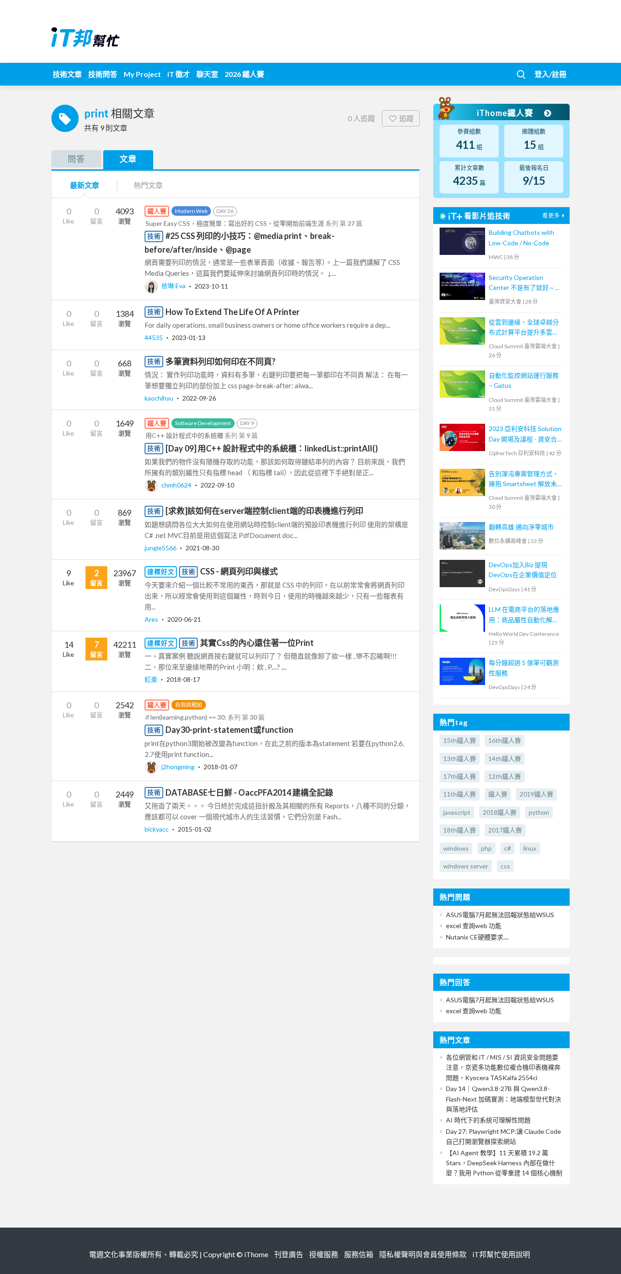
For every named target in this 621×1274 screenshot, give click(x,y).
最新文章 (84, 185)
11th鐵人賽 (459, 794)
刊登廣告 (288, 1254)
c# (507, 848)
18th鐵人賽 (459, 830)
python (539, 812)
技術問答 (102, 74)
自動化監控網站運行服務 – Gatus (524, 380)
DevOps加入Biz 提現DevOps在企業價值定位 (523, 570)
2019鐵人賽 (536, 794)
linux (529, 848)
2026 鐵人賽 (244, 74)
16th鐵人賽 (504, 740)
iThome (256, 1254)
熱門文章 (148, 185)
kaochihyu (160, 398)
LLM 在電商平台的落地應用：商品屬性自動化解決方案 (524, 615)
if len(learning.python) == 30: (185, 717)
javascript (457, 812)
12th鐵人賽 (504, 776)
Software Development (203, 423)
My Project (142, 74)
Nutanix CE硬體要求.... (477, 937)
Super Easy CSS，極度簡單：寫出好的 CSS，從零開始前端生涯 (234, 223)
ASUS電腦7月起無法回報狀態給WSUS (500, 915)
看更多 (551, 215)
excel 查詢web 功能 (473, 925)
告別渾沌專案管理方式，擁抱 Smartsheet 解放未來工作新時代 (524, 479)
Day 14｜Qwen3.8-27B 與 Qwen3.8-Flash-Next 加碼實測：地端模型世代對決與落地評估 (503, 1099)
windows (456, 848)
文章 (128, 159)
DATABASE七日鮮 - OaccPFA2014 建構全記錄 (249, 792)
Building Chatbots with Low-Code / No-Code (521, 237)
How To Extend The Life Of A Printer (232, 312)
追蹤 (406, 118)
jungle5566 (161, 548)
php (486, 848)
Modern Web (191, 211)
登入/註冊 (550, 74)
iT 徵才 (178, 74)
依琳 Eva (173, 285)
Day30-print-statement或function (229, 730)
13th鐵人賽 (459, 758)
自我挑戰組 (188, 704)
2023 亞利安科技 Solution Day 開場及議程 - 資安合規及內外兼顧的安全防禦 (525, 434)
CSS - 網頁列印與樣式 (239, 571)
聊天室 (207, 74)
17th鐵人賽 (459, 776)
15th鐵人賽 (459, 740)
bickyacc (157, 829)
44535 (154, 337)
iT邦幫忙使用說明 (501, 1254)
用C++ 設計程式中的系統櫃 (184, 435)
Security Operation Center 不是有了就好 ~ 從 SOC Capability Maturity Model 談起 (525, 283)
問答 (76, 159)
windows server (465, 866)
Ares (152, 619)
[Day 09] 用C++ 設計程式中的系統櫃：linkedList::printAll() (271, 448)
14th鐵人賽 (504, 758)
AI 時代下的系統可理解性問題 (488, 1120)
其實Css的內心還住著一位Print (257, 643)
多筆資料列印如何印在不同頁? (220, 361)
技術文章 (67, 74)
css (505, 866)
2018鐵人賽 (499, 812)
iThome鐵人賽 (506, 113)
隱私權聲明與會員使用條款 (422, 1254)
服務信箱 (358, 1254)
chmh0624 (176, 485)
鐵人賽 (497, 794)
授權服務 (323, 1254)
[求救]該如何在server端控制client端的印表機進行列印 (264, 511)
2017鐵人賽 (505, 830)
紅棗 (152, 679)
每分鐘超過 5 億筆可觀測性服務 (524, 667)
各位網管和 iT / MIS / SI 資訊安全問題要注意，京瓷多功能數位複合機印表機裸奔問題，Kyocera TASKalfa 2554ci (503, 1067)
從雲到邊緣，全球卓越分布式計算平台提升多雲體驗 (524, 328)
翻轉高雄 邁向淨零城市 (521, 527)
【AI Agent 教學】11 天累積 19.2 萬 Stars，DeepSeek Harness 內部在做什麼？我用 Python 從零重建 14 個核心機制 (504, 1163)
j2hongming (178, 767)
